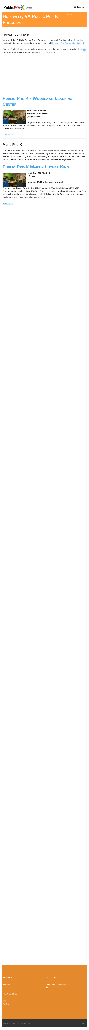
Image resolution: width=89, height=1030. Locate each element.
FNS (4, 1000)
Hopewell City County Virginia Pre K (68, 43)
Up (83, 1023)
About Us (6, 984)
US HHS (6, 1004)
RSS (47, 987)
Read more (8, 134)
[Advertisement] (44, 73)
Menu (80, 7)
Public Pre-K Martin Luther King (36, 166)
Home (69, 14)
